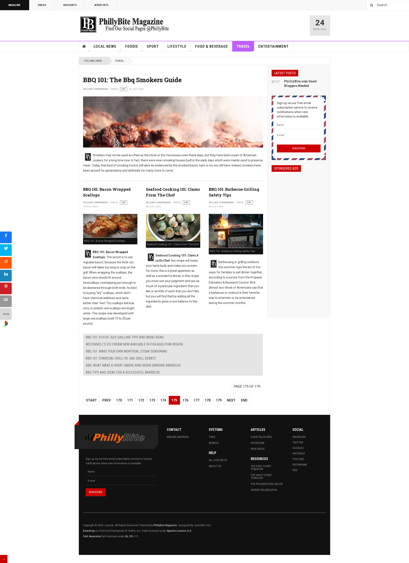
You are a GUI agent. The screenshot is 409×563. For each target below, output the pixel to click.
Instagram (299, 464)
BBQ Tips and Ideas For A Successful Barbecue (123, 372)
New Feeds (257, 448)
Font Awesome (92, 536)
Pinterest (298, 453)
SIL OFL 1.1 (131, 536)
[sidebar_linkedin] (6, 275)
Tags (212, 437)
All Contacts (218, 460)
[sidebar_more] (6, 314)
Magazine (14, 5)
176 (185, 400)
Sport (153, 46)
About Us (215, 466)
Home (84, 46)
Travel (243, 46)
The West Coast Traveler (261, 477)
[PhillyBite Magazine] (124, 24)
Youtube (298, 459)
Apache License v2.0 (179, 530)
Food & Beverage (211, 46)
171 (130, 400)
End (244, 400)
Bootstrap (89, 530)
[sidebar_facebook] (6, 237)
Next (231, 400)
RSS (294, 470)
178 (207, 400)
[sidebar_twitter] (6, 250)
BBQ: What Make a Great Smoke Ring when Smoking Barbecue (133, 365)
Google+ (298, 448)
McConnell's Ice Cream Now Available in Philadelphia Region (134, 344)
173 (152, 400)
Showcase (258, 442)
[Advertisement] (299, 241)
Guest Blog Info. (261, 437)
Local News (105, 46)
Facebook (298, 437)
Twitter (297, 442)
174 (163, 400)
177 (196, 400)
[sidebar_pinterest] (6, 288)
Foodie (131, 46)
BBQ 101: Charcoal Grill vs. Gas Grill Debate (121, 358)
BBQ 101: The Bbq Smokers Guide (132, 80)
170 (119, 400)
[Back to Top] (3, 559)
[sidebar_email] (6, 301)
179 (219, 400)
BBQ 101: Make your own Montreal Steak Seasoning (126, 351)
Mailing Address (178, 437)
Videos (42, 5)
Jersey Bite (101, 5)
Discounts (70, 5)
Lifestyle (176, 46)
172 (141, 400)
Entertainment (273, 46)
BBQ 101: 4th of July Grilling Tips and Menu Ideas (125, 337)
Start (91, 400)
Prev (106, 400)
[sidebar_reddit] (6, 263)
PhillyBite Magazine (165, 525)
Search (214, 442)
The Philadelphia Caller (267, 484)
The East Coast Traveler (261, 468)
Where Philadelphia (264, 490)
